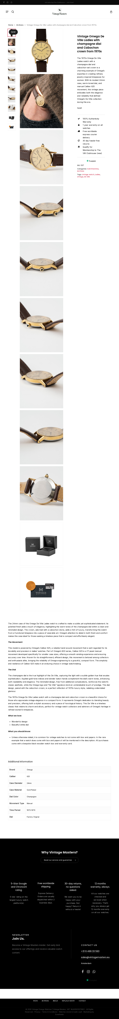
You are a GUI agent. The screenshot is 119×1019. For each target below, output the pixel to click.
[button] (7, 12)
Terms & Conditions (49, 1012)
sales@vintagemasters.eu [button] (95, 957)
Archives (19, 25)
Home (10, 25)
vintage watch (88, 174)
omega (80, 177)
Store (35, 1001)
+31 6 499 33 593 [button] (90, 951)
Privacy (37, 1012)
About (55, 1001)
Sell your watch (68, 1001)
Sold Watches (93, 169)
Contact (82, 1001)
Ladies (97, 174)
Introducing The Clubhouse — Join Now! (59, 2)
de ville (87, 177)
